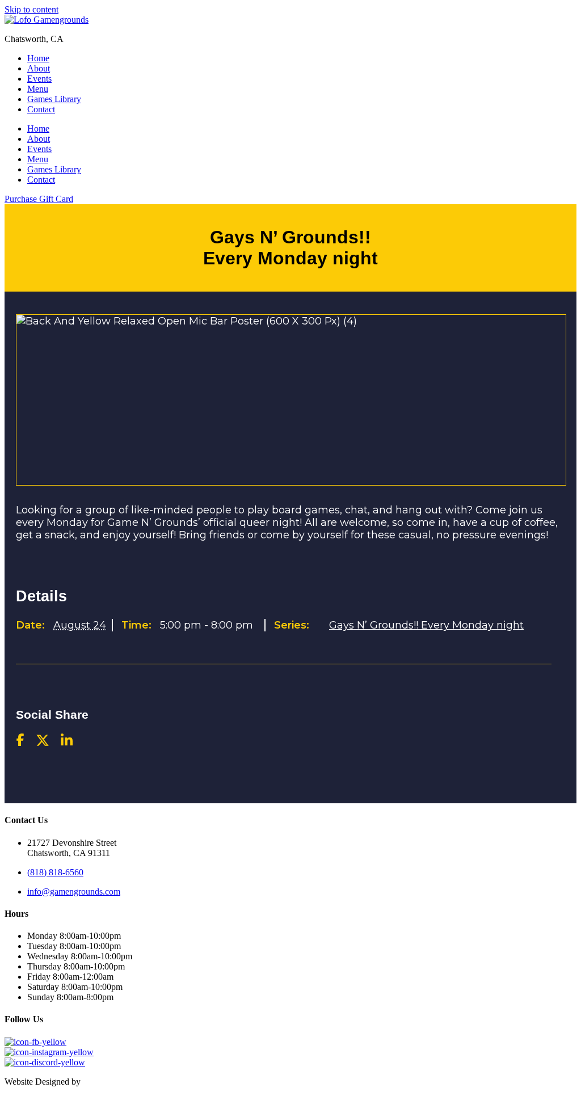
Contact (41, 109)
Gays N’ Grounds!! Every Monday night (426, 625)
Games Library (54, 99)
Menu (37, 89)
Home (38, 58)
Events (39, 78)
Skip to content (31, 9)
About (38, 68)
